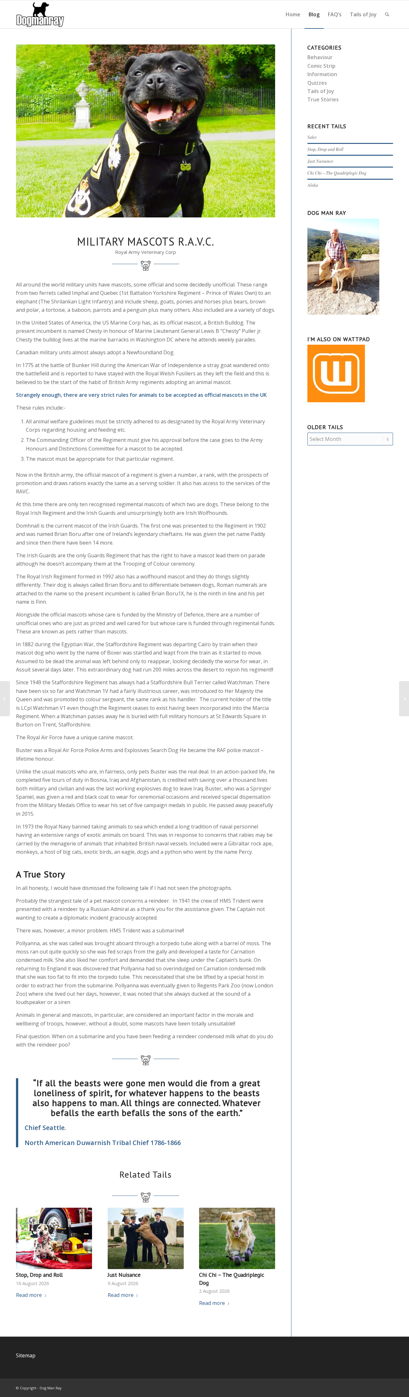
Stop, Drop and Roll (39, 1274)
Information (322, 74)
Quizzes (317, 82)
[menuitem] (293, 14)
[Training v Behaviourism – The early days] (5, 698)
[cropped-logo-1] (40, 14)
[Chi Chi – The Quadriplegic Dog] (237, 1238)
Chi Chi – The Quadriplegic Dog (337, 173)
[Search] (387, 14)
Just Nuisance (124, 1274)
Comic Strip (321, 65)
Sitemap (25, 1355)
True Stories (323, 99)
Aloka (312, 185)
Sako (312, 137)
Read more (29, 1295)
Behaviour (320, 57)
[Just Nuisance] (146, 1238)
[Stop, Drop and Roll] (54, 1238)
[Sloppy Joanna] (404, 698)
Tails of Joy (320, 91)
